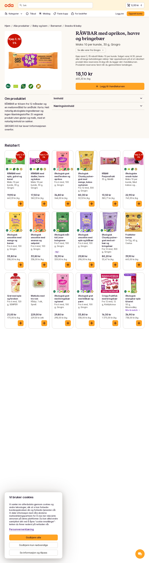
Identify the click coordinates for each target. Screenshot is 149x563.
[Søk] (20, 5)
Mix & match (131, 310)
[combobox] (57, 5)
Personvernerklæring (21, 529)
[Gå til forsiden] (9, 5)
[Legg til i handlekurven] (21, 204)
